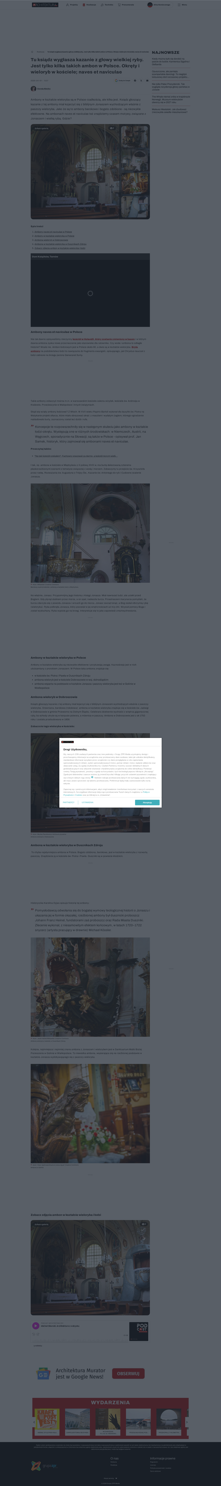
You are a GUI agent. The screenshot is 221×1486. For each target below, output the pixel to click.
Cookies (78, 795)
